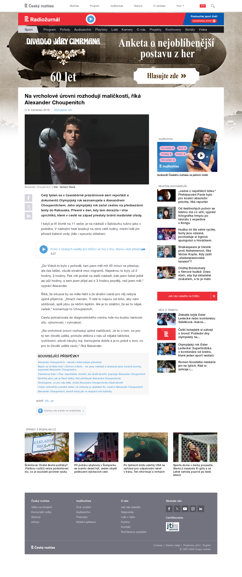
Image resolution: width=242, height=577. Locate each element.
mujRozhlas (116, 6)
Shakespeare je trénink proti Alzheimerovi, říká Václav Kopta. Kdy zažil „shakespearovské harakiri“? (195, 254)
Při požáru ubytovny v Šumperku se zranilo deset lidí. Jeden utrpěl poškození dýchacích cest (95, 468)
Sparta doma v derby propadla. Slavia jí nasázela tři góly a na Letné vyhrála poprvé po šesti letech (193, 470)
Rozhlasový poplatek (133, 531)
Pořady (65, 29)
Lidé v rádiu (128, 517)
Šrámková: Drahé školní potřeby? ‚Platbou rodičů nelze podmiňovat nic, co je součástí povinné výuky (46, 468)
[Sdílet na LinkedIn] (28, 216)
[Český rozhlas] (39, 6)
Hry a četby (166, 148)
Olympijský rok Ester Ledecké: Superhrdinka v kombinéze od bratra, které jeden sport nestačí (196, 350)
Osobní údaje (173, 545)
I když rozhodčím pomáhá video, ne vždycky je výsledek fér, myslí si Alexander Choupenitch (90, 387)
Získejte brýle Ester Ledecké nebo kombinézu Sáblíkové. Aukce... (196, 318)
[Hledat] (212, 6)
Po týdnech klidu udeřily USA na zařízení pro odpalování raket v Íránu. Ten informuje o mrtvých (144, 468)
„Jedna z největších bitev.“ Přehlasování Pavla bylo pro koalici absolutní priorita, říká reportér (197, 196)
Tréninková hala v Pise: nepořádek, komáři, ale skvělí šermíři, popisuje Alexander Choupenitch (91, 374)
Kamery (127, 29)
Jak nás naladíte (131, 507)
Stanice (138, 6)
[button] (143, 249)
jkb (47, 400)
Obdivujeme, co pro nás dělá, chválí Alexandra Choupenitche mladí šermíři (80, 382)
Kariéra (125, 522)
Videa (203, 29)
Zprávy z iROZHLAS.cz (41, 429)
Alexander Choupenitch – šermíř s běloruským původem (70, 362)
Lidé (114, 29)
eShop (35, 522)
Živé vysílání (166, 160)
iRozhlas (74, 6)
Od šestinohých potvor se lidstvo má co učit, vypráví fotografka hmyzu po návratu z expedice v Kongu (197, 216)
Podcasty (82, 517)
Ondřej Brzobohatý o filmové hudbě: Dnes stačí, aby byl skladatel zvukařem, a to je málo (194, 273)
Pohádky (165, 154)
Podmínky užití (191, 545)
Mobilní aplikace (86, 522)
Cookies (157, 545)
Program (94, 6)
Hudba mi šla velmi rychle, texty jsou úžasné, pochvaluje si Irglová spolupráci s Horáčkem (197, 235)
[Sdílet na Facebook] (28, 198)
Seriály (190, 29)
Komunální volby (41, 512)
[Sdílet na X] (28, 207)
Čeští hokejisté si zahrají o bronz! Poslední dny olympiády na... (195, 333)
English (207, 545)
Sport (29, 29)
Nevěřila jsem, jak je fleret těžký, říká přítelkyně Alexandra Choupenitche (79, 378)
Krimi (181, 148)
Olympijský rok (63, 110)
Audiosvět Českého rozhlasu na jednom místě (182, 175)
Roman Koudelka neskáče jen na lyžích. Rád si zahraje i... (197, 365)
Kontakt (126, 527)
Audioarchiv (82, 29)
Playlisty (101, 29)
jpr (52, 400)
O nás (141, 29)
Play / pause (44, 249)
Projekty (156, 29)
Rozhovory (173, 29)
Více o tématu (168, 310)
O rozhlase (159, 6)
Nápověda (127, 512)
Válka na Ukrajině (41, 507)
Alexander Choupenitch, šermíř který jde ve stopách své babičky (75, 391)
